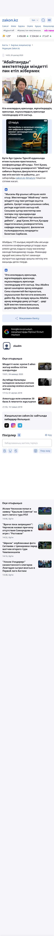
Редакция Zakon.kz (11, 48)
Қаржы (21, 26)
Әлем (13, 26)
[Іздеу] (43, 20)
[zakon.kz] (10, 20)
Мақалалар (48, 26)
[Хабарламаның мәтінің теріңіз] (27, 443)
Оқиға (30, 26)
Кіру (50, 435)
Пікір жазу (45, 450)
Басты (5, 45)
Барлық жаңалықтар (21, 45)
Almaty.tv (30, 177)
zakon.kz (20, 177)
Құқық (38, 26)
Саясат (5, 26)
